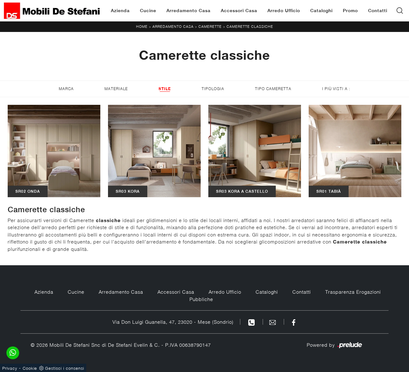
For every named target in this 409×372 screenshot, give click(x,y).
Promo (350, 10)
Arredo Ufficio (283, 10)
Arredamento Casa (188, 10)
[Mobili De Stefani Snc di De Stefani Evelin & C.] (52, 10)
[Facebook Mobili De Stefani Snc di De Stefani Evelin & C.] (293, 322)
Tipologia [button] (213, 88)
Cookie (30, 368)
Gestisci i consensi (64, 368)
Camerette (210, 26)
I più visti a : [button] (336, 88)
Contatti (377, 10)
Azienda (120, 10)
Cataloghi (321, 10)
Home (142, 26)
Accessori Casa (239, 10)
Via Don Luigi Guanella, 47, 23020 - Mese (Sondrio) (173, 322)
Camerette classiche (250, 26)
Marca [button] (66, 88)
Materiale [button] (116, 88)
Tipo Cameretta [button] (273, 88)
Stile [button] (164, 88)
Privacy (9, 368)
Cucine (148, 10)
